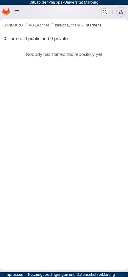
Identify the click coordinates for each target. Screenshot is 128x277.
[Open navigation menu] (17, 12)
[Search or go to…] (104, 11)
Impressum (14, 274)
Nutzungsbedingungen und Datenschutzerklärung (71, 274)
